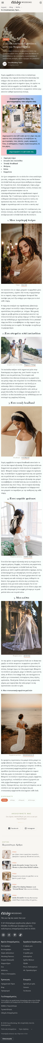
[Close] (40, 494)
